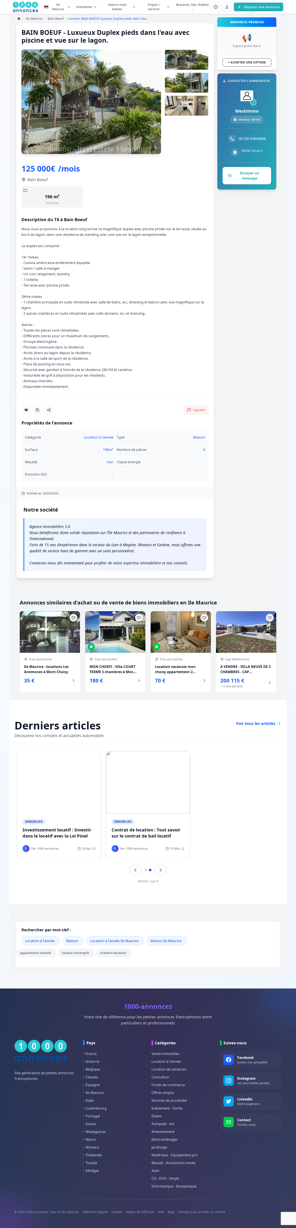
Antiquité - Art (162, 1123)
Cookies (117, 1212)
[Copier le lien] (37, 410)
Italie (90, 1100)
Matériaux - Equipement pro (174, 1155)
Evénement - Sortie (166, 1108)
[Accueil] (18, 18)
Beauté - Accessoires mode (173, 1162)
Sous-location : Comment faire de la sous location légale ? (236, 833)
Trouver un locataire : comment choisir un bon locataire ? (145, 833)
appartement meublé (35, 953)
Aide (161, 1212)
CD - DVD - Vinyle (165, 1178)
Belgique (93, 1069)
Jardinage (159, 1147)
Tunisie (91, 1162)
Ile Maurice (58, 7)
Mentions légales (95, 1212)
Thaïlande (94, 1155)
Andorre (92, 1061)
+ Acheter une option (247, 62)
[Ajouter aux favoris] (26, 410)
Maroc (91, 1139)
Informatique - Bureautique (174, 1186)
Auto (155, 1170)
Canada (92, 1077)
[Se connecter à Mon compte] (215, 7)
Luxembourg (96, 1108)
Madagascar (96, 1131)
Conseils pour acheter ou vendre (201, 1212)
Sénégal (92, 1170)
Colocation (160, 1077)
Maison (72, 940)
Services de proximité (169, 1100)
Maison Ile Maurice (166, 940)
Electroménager (164, 1139)
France (91, 1053)
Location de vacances (168, 1069)
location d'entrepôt (75, 953)
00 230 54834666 (252, 138)
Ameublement (163, 1131)
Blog (171, 1212)
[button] (156, 102)
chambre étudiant (113, 953)
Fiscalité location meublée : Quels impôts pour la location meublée (59, 833)
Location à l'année (40, 940)
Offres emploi (162, 1092)
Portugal (93, 1116)
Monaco (92, 1147)
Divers (156, 1116)
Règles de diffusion (140, 1212)
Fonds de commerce (168, 1084)
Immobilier (33, 821)
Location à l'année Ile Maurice (114, 940)
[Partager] (49, 410)
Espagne (93, 1084)
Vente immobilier (165, 1053)
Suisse (91, 1123)
